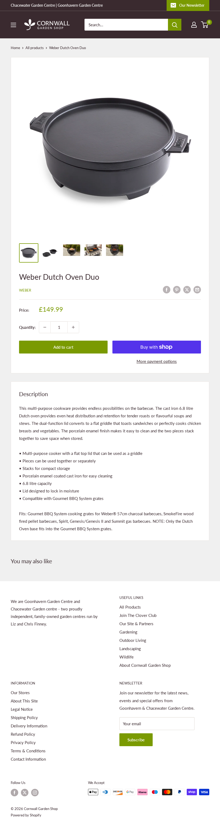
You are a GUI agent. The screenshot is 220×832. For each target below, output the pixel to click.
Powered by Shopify (26, 815)
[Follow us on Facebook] (14, 792)
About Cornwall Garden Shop (145, 665)
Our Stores (20, 692)
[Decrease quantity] (44, 327)
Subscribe (136, 739)
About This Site (24, 700)
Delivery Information (29, 725)
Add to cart (63, 347)
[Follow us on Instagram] (35, 792)
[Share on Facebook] (166, 289)
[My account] (194, 25)
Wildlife (126, 656)
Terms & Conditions (28, 750)
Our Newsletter (191, 5)
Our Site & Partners (136, 623)
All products (34, 48)
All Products (130, 607)
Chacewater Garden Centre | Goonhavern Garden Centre (57, 5)
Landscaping (130, 648)
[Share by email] (197, 289)
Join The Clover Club (137, 615)
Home (15, 48)
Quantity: (27, 327)
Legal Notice (22, 709)
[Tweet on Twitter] (187, 289)
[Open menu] (13, 25)
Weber (25, 290)
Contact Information (28, 759)
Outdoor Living (132, 640)
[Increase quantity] (73, 327)
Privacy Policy (23, 742)
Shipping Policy (24, 717)
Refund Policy (23, 734)
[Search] (174, 25)
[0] (204, 24)
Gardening (128, 631)
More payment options (157, 361)
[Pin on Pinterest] (177, 289)
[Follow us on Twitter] (24, 792)
